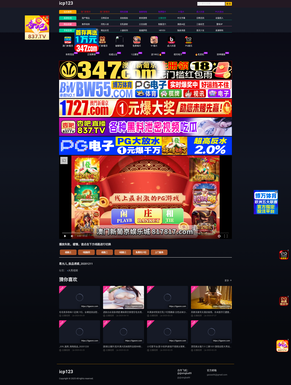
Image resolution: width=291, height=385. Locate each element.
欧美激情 (143, 18)
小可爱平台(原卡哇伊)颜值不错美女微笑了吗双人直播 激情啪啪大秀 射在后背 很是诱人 (187, 346)
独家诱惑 (181, 30)
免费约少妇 (141, 252)
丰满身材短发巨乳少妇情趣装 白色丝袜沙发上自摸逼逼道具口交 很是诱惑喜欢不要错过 (188, 312)
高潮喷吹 (219, 30)
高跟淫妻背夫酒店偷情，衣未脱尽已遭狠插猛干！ (214, 312)
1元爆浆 (135, 54)
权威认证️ (113, 54)
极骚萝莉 (143, 30)
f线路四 (86, 252)
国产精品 (86, 18)
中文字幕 (181, 18)
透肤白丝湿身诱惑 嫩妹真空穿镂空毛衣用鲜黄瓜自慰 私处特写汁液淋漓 (136, 312)
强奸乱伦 (86, 30)
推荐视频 (86, 24)
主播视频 (162, 18)
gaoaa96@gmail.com (217, 374)
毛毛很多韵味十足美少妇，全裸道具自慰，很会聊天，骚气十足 (89, 312)
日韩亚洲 (105, 18)
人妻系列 (124, 30)
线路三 (68, 252)
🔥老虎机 (199, 54)
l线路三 (122, 252)
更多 (227, 280)
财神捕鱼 (221, 54)
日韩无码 (200, 18)
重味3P (219, 24)
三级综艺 (200, 24)
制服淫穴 (162, 24)
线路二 (104, 252)
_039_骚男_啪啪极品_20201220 (74, 346)
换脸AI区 (181, 24)
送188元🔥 (156, 54)
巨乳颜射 (124, 24)
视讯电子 (178, 54)
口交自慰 (143, 24)
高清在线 (68, 18)
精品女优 (105, 30)
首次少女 (200, 30)
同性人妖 (105, 24)
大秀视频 (73, 270)
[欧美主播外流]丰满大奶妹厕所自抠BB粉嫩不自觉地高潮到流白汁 (133, 346)
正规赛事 (91, 54)
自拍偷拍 (124, 18)
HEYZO (162, 30)
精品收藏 (68, 24)
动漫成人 (219, 18)
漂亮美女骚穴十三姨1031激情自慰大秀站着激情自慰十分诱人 (220, 346)
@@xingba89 (183, 377)
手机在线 (68, 30)
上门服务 (159, 252)
